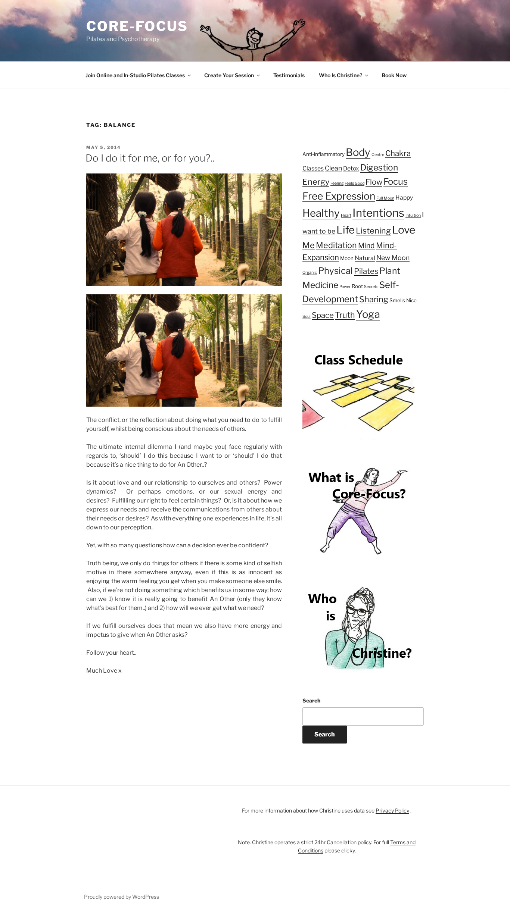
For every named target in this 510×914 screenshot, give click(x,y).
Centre (377, 154)
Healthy (321, 213)
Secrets (371, 286)
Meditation (336, 245)
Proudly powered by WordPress (121, 896)
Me (308, 245)
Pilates (366, 271)
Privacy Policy (392, 810)
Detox (351, 168)
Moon (347, 258)
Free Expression (338, 196)
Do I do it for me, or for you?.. (149, 158)
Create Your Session (229, 75)
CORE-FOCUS (137, 26)
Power (345, 286)
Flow (374, 182)
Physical (335, 270)
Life (345, 229)
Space (323, 315)
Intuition (413, 215)
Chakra (398, 153)
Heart (346, 215)
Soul (306, 316)
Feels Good (354, 183)
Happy (404, 197)
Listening (373, 230)
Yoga (368, 314)
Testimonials (289, 75)
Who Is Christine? (340, 75)
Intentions (378, 212)
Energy (315, 182)
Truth (345, 315)
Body (358, 152)
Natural (365, 258)
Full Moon (385, 198)
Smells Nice (403, 300)
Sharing (373, 299)
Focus (395, 181)
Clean (333, 168)
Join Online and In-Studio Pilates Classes (135, 75)
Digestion (379, 167)
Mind (366, 245)
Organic (309, 272)
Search (311, 700)
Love (403, 229)
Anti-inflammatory (323, 154)
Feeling (336, 183)
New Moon (393, 258)
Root (357, 286)
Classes (313, 168)
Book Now (394, 75)
